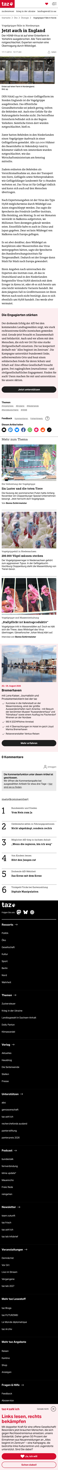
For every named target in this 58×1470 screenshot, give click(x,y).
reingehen (7, 1194)
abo (4, 1102)
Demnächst (8, 1258)
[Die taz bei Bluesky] (25, 913)
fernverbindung (10, 1166)
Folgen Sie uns (8, 912)
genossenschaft (10, 1109)
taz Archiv (7, 1329)
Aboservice (8, 1400)
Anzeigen (6, 1372)
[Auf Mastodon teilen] (10, 430)
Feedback (7, 1393)
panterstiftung (9, 1130)
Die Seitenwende (10, 1067)
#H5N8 (24, 410)
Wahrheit (6, 982)
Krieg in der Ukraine (12, 1010)
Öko (16, 18)
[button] (54, 3)
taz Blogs (6, 1308)
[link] (9, 11)
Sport (5, 961)
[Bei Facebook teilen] (23, 430)
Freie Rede (7, 1187)
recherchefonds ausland (14, 1123)
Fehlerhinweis (36, 418)
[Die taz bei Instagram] (32, 913)
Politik (5, 933)
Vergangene (8, 1279)
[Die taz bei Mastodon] (19, 913)
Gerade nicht (43, 1409)
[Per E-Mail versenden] (4, 430)
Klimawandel (8, 1031)
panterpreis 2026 (11, 1137)
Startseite (6, 18)
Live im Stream (9, 1272)
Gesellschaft (8, 947)
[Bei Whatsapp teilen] (30, 430)
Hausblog (7, 1060)
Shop (4, 1365)
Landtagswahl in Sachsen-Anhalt (19, 1017)
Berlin (5, 968)
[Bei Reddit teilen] (43, 430)
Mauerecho (8, 1180)
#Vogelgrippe (8, 406)
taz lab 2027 (8, 1286)
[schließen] (53, 1409)
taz (8, 905)
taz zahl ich (7, 1116)
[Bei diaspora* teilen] (36, 430)
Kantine (6, 1358)
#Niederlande (33, 406)
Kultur (5, 954)
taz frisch (6, 1222)
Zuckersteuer (8, 1003)
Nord (4, 975)
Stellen (5, 1074)
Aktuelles (6, 1053)
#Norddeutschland (10, 410)
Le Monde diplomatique (14, 1322)
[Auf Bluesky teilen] (17, 430)
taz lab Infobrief (10, 1236)
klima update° (9, 1173)
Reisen (5, 1351)
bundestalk (7, 1159)
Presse (5, 1081)
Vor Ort (5, 1265)
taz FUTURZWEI (10, 1315)
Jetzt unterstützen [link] (29, 389)
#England (20, 406)
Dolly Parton (8, 1024)
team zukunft (8, 1215)
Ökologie (25, 18)
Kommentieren (21, 418)
